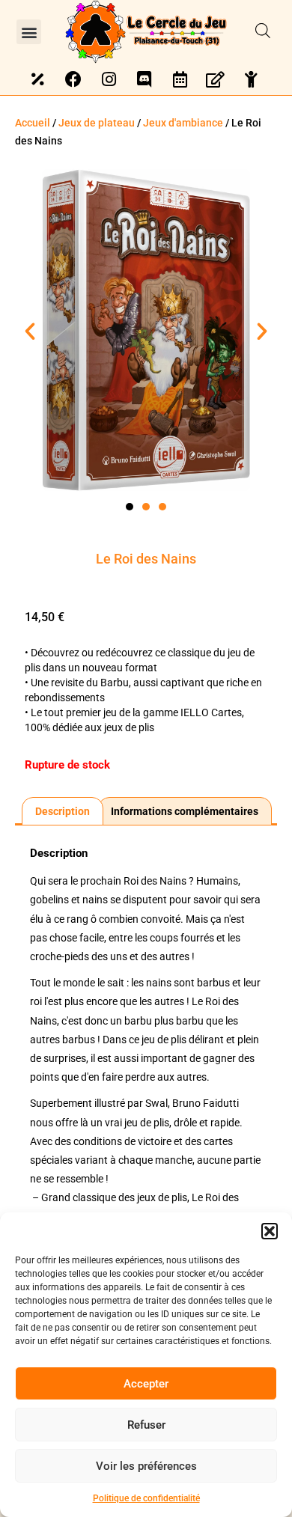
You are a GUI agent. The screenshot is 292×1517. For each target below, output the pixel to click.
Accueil (32, 123)
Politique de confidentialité (146, 1498)
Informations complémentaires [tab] (184, 811)
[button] (269, 1231)
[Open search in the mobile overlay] (262, 31)
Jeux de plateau (96, 123)
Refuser (146, 1425)
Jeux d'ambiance (183, 123)
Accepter (146, 1384)
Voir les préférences (146, 1466)
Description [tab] (62, 811)
